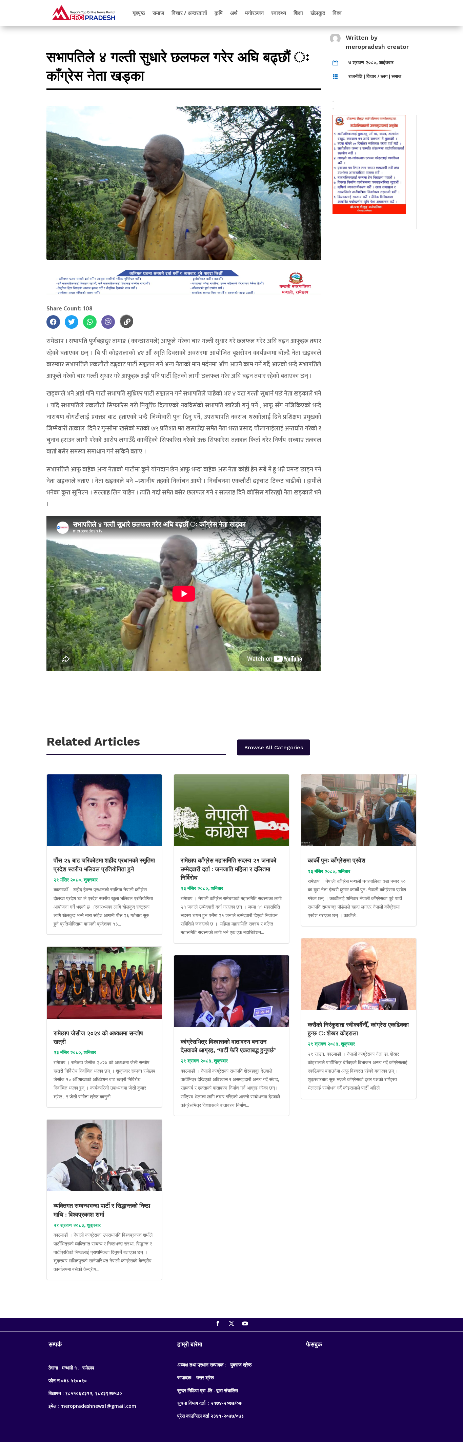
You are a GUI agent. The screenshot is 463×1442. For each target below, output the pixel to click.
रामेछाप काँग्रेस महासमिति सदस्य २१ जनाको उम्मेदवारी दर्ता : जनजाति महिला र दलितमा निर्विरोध (228, 869)
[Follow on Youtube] (245, 1323)
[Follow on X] (231, 1323)
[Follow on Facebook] (218, 1323)
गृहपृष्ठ (139, 13)
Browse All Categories (273, 747)
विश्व (337, 13)
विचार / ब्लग (376, 76)
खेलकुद (317, 13)
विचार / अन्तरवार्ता (189, 13)
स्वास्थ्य (278, 13)
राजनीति (355, 76)
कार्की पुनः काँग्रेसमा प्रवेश (337, 860)
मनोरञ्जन (254, 13)
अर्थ (234, 13)
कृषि (219, 13)
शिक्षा (298, 13)
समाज (158, 13)
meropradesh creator (377, 46)
